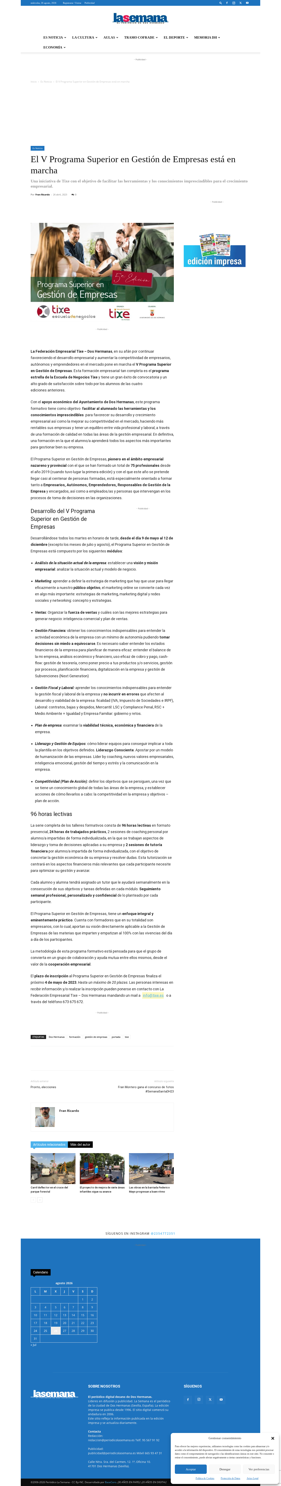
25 (45, 1331)
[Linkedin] (102, 211)
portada (116, 1036)
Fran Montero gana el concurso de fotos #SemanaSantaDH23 (146, 1089)
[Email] (121, 211)
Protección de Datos (230, 1478)
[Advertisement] (140, 115)
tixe (127, 1036)
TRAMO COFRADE (139, 37)
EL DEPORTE (174, 37)
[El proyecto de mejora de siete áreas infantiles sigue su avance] (102, 1168)
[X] (240, 3)
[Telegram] (92, 211)
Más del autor (80, 1145)
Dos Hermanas (57, 1036)
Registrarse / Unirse (72, 3)
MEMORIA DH (205, 37)
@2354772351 (163, 1233)
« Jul (33, 1345)
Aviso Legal (252, 1478)
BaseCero (110, 1482)
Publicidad (90, 3)
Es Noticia (46, 81)
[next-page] (39, 1199)
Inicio (34, 81)
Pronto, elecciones (43, 1087)
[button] (273, 1438)
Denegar (224, 1469)
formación (74, 1036)
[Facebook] (227, 3)
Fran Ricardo (42, 194)
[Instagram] (234, 3)
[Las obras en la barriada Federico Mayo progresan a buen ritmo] (151, 1168)
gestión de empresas (96, 1036)
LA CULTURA (83, 37)
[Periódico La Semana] (140, 19)
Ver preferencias (258, 1469)
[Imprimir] (130, 211)
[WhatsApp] (83, 211)
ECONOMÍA (52, 47)
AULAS (109, 37)
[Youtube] (247, 3)
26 (55, 1331)
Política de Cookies (205, 1478)
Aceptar (191, 1469)
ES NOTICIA (53, 37)
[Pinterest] (111, 211)
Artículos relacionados (49, 1145)
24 (35, 1331)
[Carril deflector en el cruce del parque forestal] (53, 1168)
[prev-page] (33, 1199)
